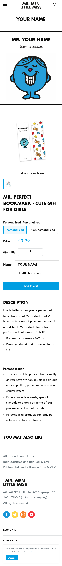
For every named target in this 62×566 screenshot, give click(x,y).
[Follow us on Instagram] (23, 514)
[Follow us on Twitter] (15, 514)
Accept (11, 557)
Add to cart (31, 286)
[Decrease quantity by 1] (21, 252)
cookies (31, 551)
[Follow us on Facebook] (6, 514)
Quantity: (9, 252)
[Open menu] (5, 5)
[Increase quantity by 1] (39, 252)
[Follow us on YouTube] (31, 514)
